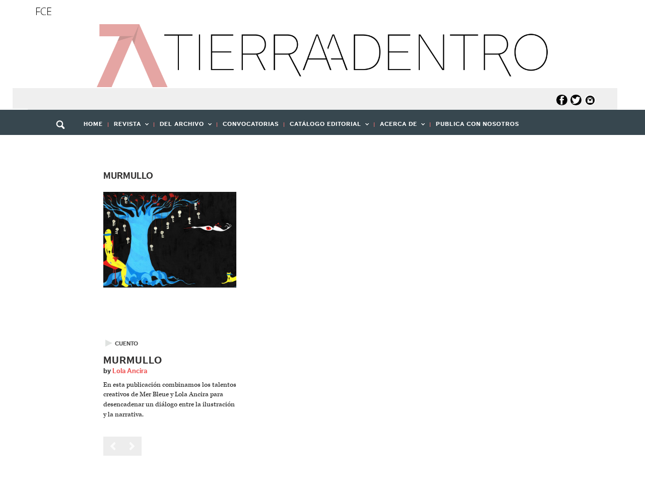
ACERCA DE (395, 127)
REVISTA (124, 127)
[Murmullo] (169, 239)
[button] (64, 146)
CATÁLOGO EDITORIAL (322, 127)
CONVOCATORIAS (251, 124)
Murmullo (132, 361)
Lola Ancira (129, 371)
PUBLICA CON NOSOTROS (477, 124)
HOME (93, 124)
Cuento (126, 343)
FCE (43, 11)
